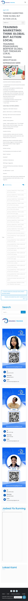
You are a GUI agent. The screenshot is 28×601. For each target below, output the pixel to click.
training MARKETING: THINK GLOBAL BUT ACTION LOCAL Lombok (16, 262)
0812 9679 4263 (10, 491)
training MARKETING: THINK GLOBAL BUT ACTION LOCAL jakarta (16, 253)
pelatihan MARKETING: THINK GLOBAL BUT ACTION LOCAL (15, 191)
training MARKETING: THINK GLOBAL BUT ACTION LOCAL (16, 236)
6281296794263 (10, 496)
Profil (8, 593)
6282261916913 (10, 377)
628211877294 (10, 436)
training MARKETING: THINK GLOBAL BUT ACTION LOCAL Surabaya (16, 274)
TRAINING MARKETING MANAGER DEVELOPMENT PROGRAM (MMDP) (13, 292)
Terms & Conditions (15, 593)
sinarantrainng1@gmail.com (13, 381)
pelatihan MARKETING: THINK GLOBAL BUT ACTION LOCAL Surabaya (15, 229)
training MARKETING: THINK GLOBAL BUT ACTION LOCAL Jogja (16, 257)
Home (3, 593)
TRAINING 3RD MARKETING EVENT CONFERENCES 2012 (15, 297)
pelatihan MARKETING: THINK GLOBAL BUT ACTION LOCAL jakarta (15, 208)
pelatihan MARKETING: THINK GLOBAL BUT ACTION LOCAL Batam (15, 204)
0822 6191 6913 (10, 373)
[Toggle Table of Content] (22, 23)
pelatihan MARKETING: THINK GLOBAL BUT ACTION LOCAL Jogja (15, 212)
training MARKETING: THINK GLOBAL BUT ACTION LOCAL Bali (16, 240)
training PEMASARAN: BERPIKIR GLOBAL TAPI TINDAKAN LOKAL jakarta (15, 283)
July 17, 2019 (6, 10)
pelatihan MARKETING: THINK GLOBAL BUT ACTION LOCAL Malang (15, 221)
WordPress (9, 598)
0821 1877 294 (10, 432)
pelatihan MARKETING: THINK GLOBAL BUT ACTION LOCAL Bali (15, 195)
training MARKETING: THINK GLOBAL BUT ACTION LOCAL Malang (16, 266)
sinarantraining (7, 184)
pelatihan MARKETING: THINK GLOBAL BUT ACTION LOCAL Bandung (15, 199)
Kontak (23, 593)
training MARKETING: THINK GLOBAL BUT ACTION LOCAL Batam (16, 249)
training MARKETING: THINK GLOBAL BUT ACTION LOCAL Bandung (16, 245)
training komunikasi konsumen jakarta (15, 233)
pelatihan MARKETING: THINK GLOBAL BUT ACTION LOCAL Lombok (15, 217)
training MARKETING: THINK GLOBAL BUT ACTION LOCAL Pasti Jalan (16, 270)
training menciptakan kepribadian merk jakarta (16, 279)
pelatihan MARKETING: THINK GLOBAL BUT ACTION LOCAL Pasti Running (15, 225)
